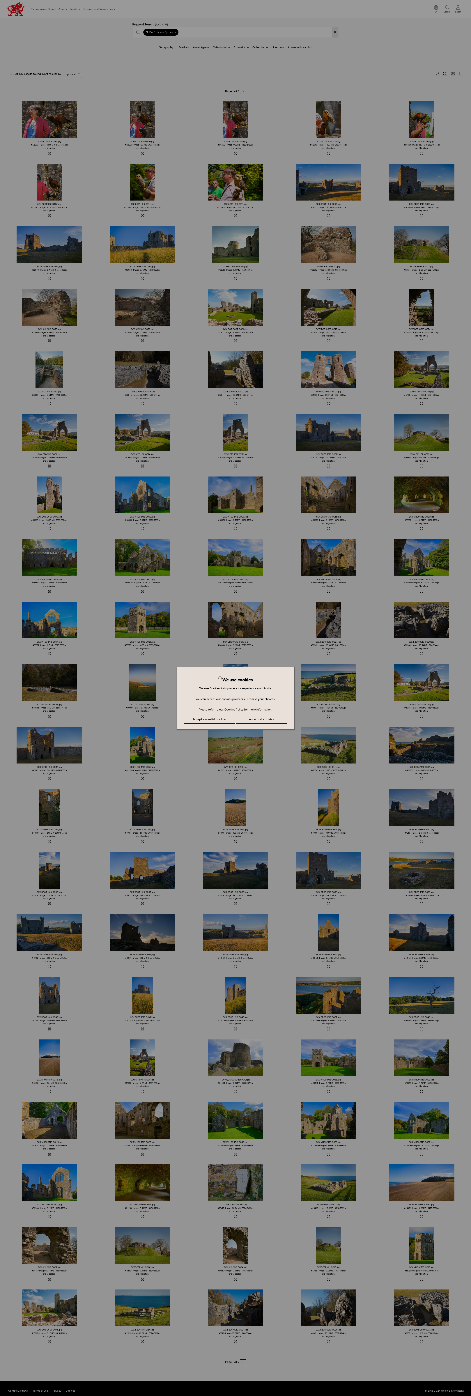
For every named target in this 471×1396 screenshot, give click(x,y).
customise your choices (259, 699)
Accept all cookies (261, 719)
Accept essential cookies (209, 719)
